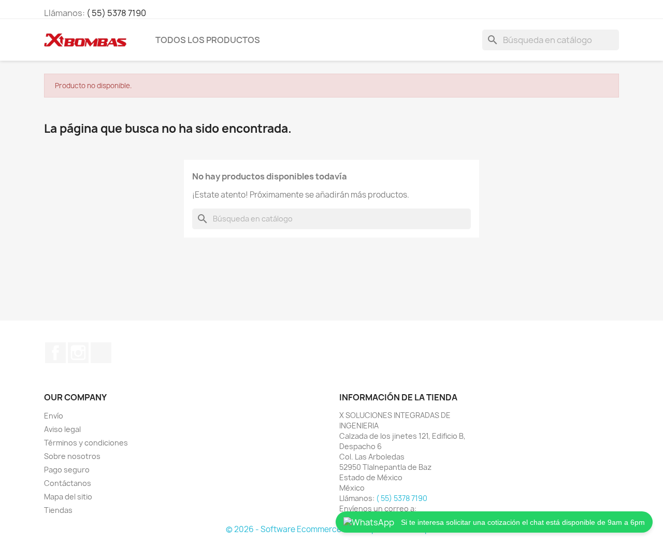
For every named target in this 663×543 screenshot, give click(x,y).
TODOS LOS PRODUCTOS (207, 40)
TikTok (101, 352)
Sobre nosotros (72, 456)
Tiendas (58, 510)
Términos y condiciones (86, 443)
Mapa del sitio (68, 497)
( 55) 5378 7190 (116, 13)
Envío (53, 416)
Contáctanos (67, 483)
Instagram (78, 352)
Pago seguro (67, 470)
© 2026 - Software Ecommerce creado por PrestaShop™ (331, 529)
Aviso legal (62, 429)
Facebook (55, 352)
